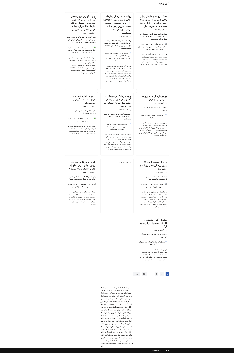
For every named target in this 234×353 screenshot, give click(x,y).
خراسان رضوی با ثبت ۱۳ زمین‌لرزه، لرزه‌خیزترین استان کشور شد (153, 165)
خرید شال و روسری (114, 313)
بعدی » (136, 274)
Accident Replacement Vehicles (112, 343)
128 (144, 274)
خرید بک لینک (124, 296)
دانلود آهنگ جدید (109, 321)
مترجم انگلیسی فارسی (120, 299)
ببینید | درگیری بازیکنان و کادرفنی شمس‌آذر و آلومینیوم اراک (153, 223)
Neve (167, 350)
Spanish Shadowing (108, 304)
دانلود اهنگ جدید (125, 287)
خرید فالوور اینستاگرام (116, 290)
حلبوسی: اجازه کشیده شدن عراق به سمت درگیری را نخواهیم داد (83, 99)
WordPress (155, 350)
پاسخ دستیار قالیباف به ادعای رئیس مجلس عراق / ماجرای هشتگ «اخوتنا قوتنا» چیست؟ (82, 165)
